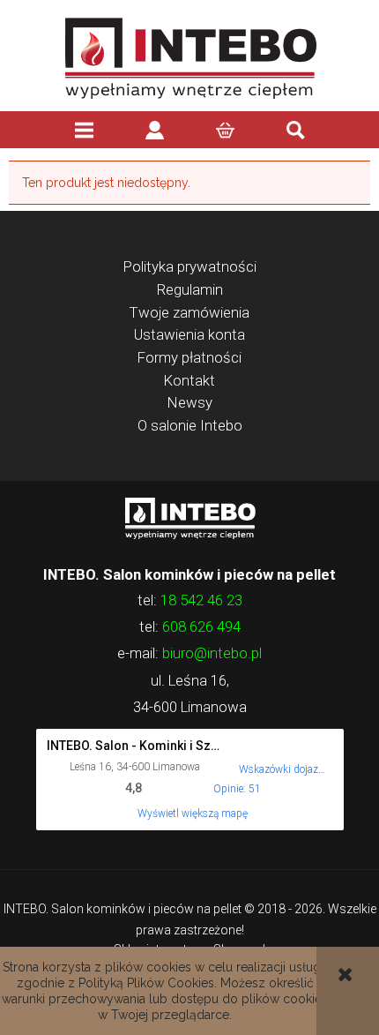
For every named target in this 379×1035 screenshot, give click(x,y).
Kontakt (189, 380)
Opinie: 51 (237, 789)
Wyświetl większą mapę (192, 813)
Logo (189, 517)
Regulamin (190, 289)
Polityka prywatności (189, 266)
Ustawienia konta (189, 334)
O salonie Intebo (189, 425)
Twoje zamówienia (189, 312)
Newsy (189, 402)
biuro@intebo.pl (212, 653)
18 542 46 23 (201, 600)
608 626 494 (201, 626)
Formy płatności (189, 357)
